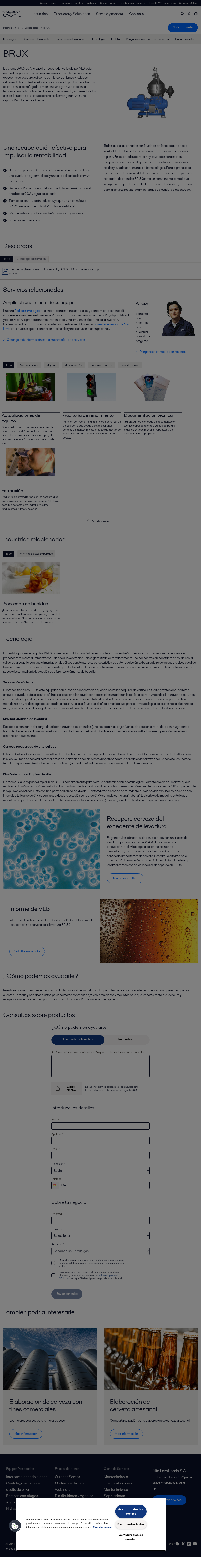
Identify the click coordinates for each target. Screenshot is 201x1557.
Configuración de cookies (131, 1537)
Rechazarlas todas (130, 1524)
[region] (91, 1524)
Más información (102, 1527)
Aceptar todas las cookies (131, 1511)
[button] (15, 1526)
